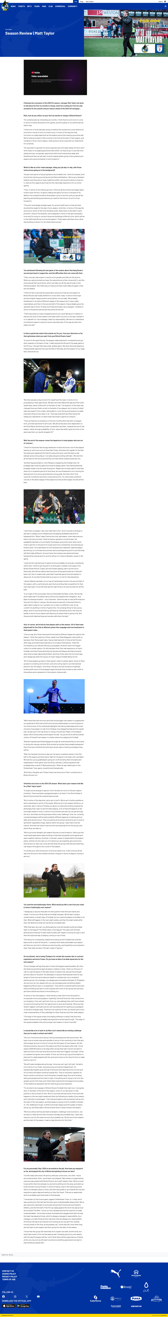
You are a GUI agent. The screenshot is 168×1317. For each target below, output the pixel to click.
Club (75, 1)
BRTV (29, 6)
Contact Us (8, 1271)
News (13, 6)
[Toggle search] (165, 6)
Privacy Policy (9, 1277)
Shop (81, 1)
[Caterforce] (95, 1298)
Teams (37, 6)
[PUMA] (115, 1273)
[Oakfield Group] (115, 1299)
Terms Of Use (8, 1279)
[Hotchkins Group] (136, 1273)
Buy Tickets (90, 1)
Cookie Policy (9, 1274)
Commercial (60, 6)
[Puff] (146, 1287)
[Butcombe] (156, 1298)
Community (72, 6)
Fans (44, 6)
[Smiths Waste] (136, 1306)
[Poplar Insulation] (105, 1287)
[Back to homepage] (5, 5)
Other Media (164, 1315)
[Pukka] (136, 1298)
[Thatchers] (115, 1306)
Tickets (21, 6)
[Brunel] (126, 1287)
